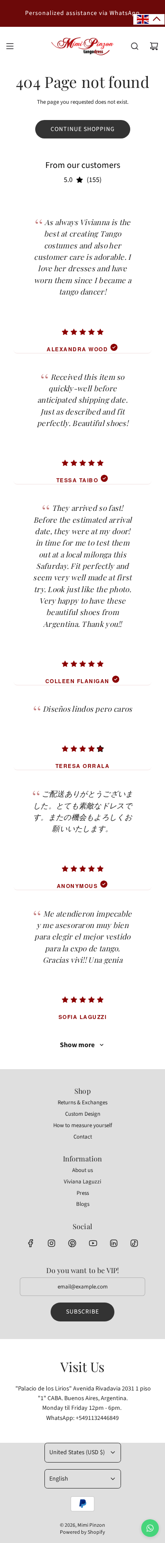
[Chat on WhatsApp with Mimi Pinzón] (150, 1528)
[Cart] (154, 46)
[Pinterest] (72, 1243)
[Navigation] (9, 46)
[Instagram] (51, 1243)
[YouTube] (93, 1243)
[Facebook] (30, 1243)
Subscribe (82, 1311)
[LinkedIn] (113, 1243)
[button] (149, 19)
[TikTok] (134, 1243)
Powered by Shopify (82, 1532)
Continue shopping (83, 129)
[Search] (134, 46)
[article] (82, 276)
